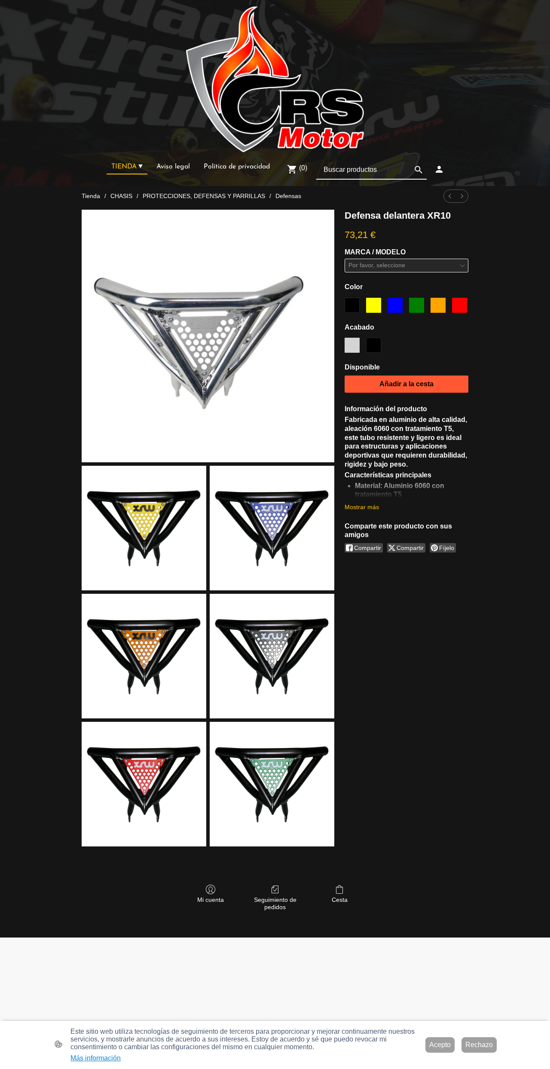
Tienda (91, 195)
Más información (95, 1058)
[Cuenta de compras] (439, 169)
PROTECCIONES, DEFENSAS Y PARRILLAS (204, 195)
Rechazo (479, 1044)
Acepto (440, 1044)
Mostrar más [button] (362, 507)
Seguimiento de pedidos (275, 903)
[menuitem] (450, 196)
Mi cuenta (210, 899)
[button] (418, 170)
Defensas (288, 195)
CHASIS (121, 195)
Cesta (340, 899)
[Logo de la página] (275, 79)
